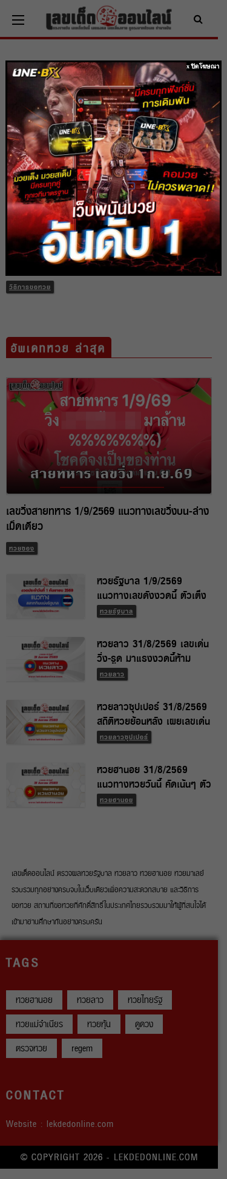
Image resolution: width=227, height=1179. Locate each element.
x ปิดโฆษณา (203, 66)
